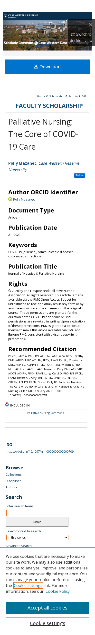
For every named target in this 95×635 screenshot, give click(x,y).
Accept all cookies (47, 607)
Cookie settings (28, 585)
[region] (47, 591)
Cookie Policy (58, 591)
